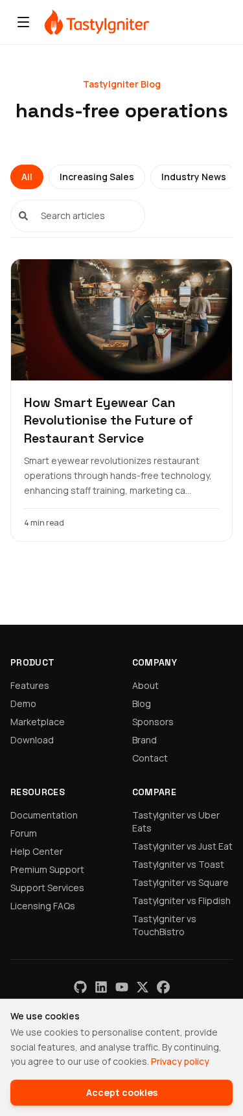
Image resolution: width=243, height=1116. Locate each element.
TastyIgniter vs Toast (178, 864)
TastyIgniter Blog (122, 84)
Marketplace (37, 721)
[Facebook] (163, 987)
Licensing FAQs (42, 906)
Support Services (47, 887)
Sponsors (153, 721)
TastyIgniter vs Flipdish (181, 900)
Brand (144, 740)
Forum (23, 833)
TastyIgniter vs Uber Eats (176, 821)
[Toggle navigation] (23, 22)
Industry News (193, 176)
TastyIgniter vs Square (180, 882)
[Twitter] (142, 987)
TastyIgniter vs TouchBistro (164, 925)
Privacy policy (180, 1061)
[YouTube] (121, 987)
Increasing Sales (97, 176)
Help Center (36, 851)
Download (32, 740)
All (26, 176)
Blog (141, 703)
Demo (23, 703)
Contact (150, 758)
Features (29, 685)
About (145, 685)
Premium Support (47, 869)
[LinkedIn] (101, 987)
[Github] (80, 987)
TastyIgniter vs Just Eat (182, 846)
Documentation (44, 815)
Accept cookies (121, 1092)
